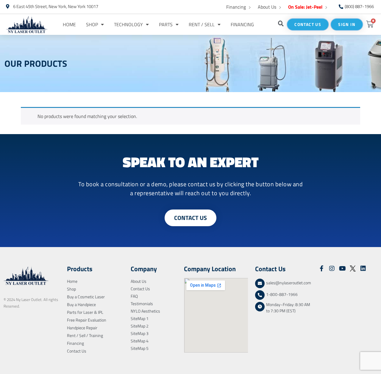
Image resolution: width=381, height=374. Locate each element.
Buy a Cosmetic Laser (86, 297)
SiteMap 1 (140, 318)
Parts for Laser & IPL (85, 312)
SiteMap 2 (140, 326)
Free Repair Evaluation (86, 320)
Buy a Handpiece (81, 304)
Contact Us (76, 351)
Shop (92, 24)
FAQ (134, 296)
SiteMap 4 (140, 341)
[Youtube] (342, 268)
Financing (236, 7)
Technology (128, 24)
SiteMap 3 (140, 333)
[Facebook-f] (321, 268)
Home (69, 24)
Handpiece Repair (82, 328)
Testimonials (142, 303)
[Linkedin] (363, 268)
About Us (267, 7)
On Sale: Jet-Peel (305, 7)
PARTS (166, 24)
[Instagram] (332, 268)
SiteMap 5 (140, 348)
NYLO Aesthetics (145, 311)
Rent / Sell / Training (85, 335)
